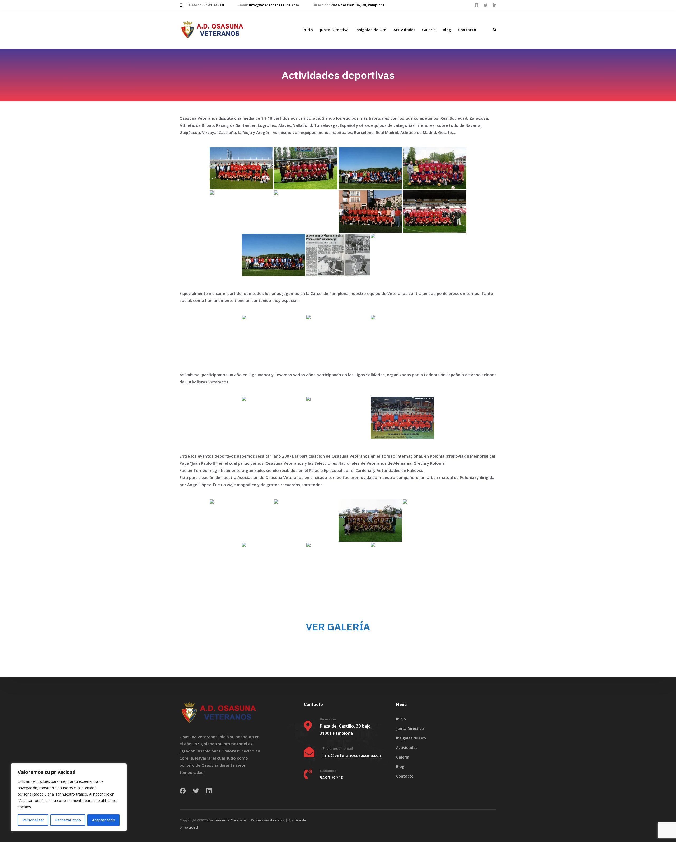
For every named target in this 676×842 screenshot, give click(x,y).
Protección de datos (268, 820)
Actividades (404, 29)
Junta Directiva (334, 29)
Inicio (308, 29)
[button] (494, 29)
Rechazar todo (68, 819)
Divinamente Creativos (227, 820)
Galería (429, 29)
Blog (447, 29)
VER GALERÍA (338, 626)
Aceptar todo (103, 819)
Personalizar (33, 819)
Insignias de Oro (370, 29)
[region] (69, 797)
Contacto (467, 29)
